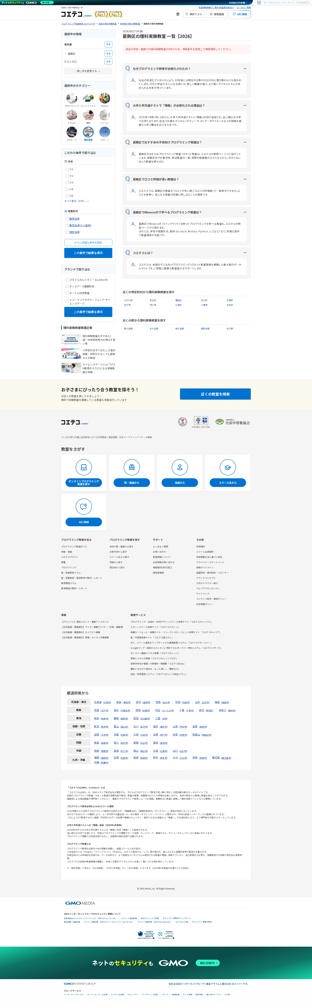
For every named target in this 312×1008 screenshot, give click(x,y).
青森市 (127, 702)
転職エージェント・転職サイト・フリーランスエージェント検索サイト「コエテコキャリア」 (176, 632)
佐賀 (116, 757)
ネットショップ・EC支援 (97, 994)
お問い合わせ (159, 551)
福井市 (163, 726)
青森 (118, 702)
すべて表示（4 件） (75, 201)
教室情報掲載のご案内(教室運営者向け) (216, 7)
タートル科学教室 (79, 293)
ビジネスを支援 (117, 994)
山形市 (205, 702)
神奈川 (222, 710)
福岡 (96, 757)
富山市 (124, 726)
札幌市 (107, 702)
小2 (71, 176)
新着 (63, 562)
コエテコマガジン (70, 556)
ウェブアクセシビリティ (208, 588)
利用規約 (200, 546)
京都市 (124, 734)
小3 (71, 182)
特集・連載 (66, 551)
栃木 (116, 710)
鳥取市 (104, 751)
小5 (71, 196)
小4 (71, 189)
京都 (116, 734)
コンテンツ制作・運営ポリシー (211, 598)
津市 (164, 718)
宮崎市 (203, 757)
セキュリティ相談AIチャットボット (177, 918)
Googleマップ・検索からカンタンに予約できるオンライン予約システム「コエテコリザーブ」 (176, 647)
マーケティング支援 (150, 994)
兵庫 (155, 734)
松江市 (124, 751)
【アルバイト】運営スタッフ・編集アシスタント (85, 621)
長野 (195, 726)
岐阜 (96, 718)
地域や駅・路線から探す (121, 546)
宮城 (158, 702)
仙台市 (166, 702)
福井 (155, 726)
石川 (135, 726)
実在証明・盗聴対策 (72, 921)
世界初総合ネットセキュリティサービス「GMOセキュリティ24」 (90, 918)
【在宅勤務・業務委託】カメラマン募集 (80, 632)
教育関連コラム (68, 583)
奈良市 (183, 734)
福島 (217, 702)
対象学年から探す (118, 551)
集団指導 (74, 218)
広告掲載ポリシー (205, 603)
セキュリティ (132, 994)
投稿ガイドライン (205, 567)
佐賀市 (124, 757)
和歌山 (196, 734)
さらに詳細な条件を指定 (88, 242)
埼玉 (157, 710)
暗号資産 (199, 994)
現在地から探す (117, 567)
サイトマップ (202, 593)
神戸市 (163, 734)
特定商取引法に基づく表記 (209, 556)
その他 (227, 994)
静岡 (116, 718)
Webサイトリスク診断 (150, 918)
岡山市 (144, 751)
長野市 (203, 726)
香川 (116, 742)
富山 (116, 726)
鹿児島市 (226, 757)
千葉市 (190, 710)
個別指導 (74, 232)
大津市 (104, 734)
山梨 (175, 726)
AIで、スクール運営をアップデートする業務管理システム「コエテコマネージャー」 (171, 642)
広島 (155, 751)
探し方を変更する (87, 71)
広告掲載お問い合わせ (164, 562)
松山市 (144, 742)
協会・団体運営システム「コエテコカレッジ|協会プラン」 (159, 673)
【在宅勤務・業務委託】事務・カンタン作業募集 (85, 637)
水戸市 (104, 710)
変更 (108, 44)
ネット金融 (187, 994)
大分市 (183, 757)
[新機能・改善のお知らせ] (177, 14)
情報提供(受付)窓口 (162, 567)
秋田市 (186, 702)
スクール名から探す (119, 556)
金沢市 (144, 726)
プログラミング (68, 567)
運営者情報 (158, 572)
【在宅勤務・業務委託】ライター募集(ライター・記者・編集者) (92, 626)
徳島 (96, 742)
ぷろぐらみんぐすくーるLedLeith (88, 279)
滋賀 (96, 734)
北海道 (98, 702)
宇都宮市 (125, 710)
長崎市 (144, 757)
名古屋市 (145, 718)
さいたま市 (167, 710)
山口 (175, 751)
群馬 (138, 710)
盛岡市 (146, 702)
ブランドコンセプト (206, 577)
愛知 (135, 718)
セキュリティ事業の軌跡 (202, 921)
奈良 (175, 734)
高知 (155, 742)
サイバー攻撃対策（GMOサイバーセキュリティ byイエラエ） (109, 921)
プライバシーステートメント (210, 562)
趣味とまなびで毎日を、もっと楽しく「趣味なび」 (155, 668)
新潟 (96, 726)
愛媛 (135, 742)
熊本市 (163, 757)
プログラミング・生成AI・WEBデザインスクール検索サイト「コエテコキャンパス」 (172, 621)
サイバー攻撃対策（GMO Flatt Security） (155, 921)
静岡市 (124, 718)
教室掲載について (161, 556)
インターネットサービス (74, 994)
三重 (157, 718)
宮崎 (195, 757)
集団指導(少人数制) (80, 225)
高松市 (124, 742)
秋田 (177, 702)
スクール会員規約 (205, 551)
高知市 (163, 742)
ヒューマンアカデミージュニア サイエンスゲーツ (89, 301)
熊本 (155, 757)
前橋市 (146, 710)
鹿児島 (216, 757)
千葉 (181, 710)
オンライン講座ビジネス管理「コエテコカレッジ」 (155, 653)
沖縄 (96, 762)
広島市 (163, 751)
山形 (197, 702)
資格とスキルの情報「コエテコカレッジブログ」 (154, 658)
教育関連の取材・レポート (74, 588)
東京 (201, 710)
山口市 (183, 751)
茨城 (96, 710)
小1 (71, 169)
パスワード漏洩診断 (129, 918)
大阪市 (144, 734)
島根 (116, 751)
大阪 (135, 734)
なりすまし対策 (182, 921)
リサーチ (165, 994)
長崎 (135, 757)
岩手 (138, 702)
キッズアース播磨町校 (81, 286)
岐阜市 (104, 718)
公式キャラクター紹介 (207, 583)
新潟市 (104, 726)
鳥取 (96, 751)
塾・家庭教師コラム (71, 572)
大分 (175, 757)
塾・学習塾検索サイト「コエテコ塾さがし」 (152, 637)
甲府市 (183, 726)
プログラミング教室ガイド (74, 546)
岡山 (135, 751)
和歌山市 (206, 734)
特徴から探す (116, 562)
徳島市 (104, 742)
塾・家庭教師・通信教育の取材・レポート (81, 577)
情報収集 (175, 994)
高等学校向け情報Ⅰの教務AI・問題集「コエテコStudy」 (158, 663)
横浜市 (231, 710)
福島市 (225, 702)
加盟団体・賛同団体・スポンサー (212, 572)
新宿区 (209, 710)
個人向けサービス (214, 994)
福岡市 (104, 757)
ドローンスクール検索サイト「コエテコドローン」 (155, 626)
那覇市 (104, 762)
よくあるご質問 (244, 7)
